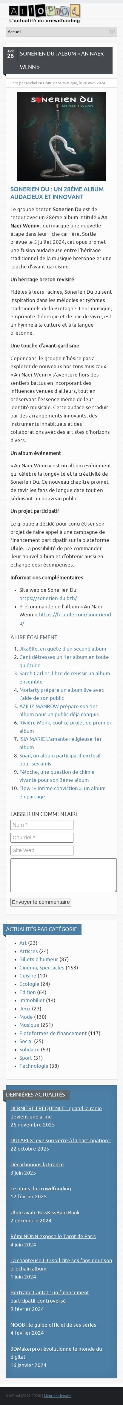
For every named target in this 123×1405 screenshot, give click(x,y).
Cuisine (27, 975)
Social (26, 1041)
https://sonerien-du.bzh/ (48, 598)
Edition (27, 992)
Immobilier (32, 1000)
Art (23, 943)
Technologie (33, 1066)
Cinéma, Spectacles (41, 967)
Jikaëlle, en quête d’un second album (62, 648)
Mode (26, 1017)
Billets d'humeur (38, 959)
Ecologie (29, 984)
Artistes (28, 951)
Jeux (25, 1008)
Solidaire (29, 1049)
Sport (25, 1058)
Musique (29, 1025)
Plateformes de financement (53, 1033)
